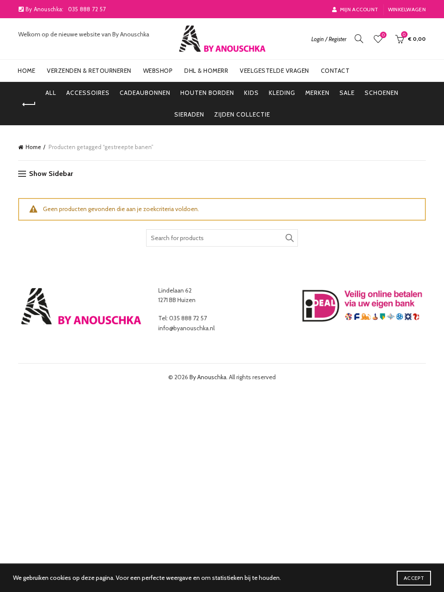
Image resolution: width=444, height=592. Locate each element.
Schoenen (381, 93)
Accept (414, 578)
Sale (347, 93)
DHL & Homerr (206, 71)
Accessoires (88, 93)
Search (289, 238)
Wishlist (383, 35)
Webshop (158, 71)
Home (26, 71)
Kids (251, 93)
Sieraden (189, 114)
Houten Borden (207, 93)
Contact (335, 71)
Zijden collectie (242, 114)
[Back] (29, 104)
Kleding (282, 93)
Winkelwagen (407, 9)
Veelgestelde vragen (274, 71)
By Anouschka (207, 377)
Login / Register (328, 39)
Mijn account (359, 9)
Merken (317, 93)
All (51, 93)
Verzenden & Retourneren (89, 71)
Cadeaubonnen (145, 93)
